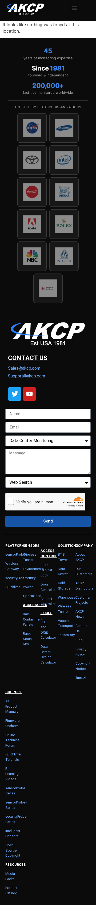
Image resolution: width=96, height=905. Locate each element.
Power (28, 587)
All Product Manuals (11, 706)
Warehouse (66, 597)
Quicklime (13, 587)
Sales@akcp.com (24, 368)
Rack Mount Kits (28, 638)
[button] (74, 7)
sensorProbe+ (16, 554)
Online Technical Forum (12, 740)
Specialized (32, 596)
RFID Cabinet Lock (46, 570)
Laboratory (66, 635)
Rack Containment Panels (32, 619)
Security (29, 578)
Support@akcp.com (26, 376)
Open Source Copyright (12, 850)
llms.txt (80, 678)
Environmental (34, 569)
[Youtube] (29, 394)
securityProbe (15, 578)
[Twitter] (14, 394)
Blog (79, 640)
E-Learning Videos (12, 774)
